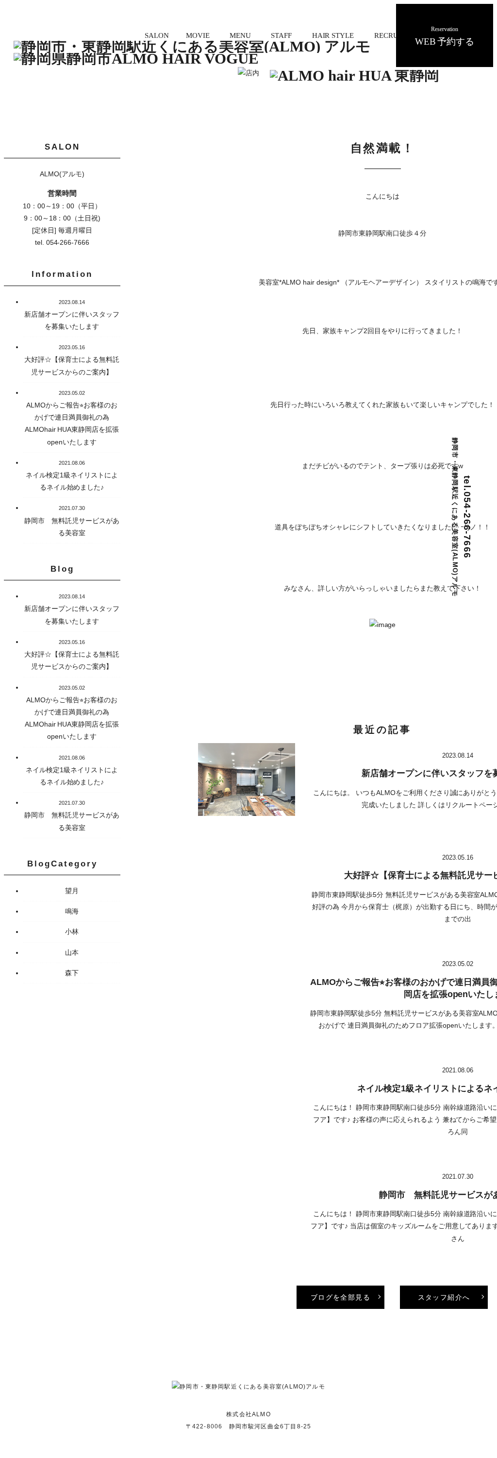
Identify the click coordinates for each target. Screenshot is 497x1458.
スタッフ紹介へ (444, 1297)
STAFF (281, 35)
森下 (72, 973)
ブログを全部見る (340, 1297)
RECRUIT (389, 35)
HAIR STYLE (333, 35)
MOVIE (198, 35)
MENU (240, 35)
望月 (72, 891)
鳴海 (72, 911)
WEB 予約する (445, 36)
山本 (72, 952)
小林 (72, 931)
